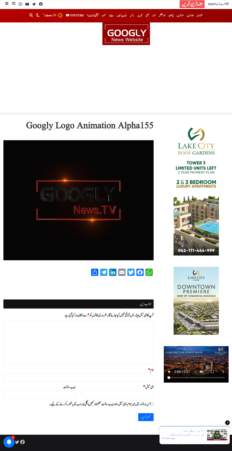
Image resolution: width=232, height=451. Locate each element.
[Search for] (31, 15)
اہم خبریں (180, 15)
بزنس (132, 15)
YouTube (76, 15)
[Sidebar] (6, 4)
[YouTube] (27, 4)
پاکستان (171, 15)
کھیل (147, 15)
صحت (104, 15)
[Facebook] (40, 4)
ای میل (148, 387)
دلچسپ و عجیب (122, 15)
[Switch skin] (37, 15)
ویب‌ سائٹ (69, 387)
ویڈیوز (111, 15)
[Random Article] (13, 4)
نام (151, 370)
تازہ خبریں (190, 15)
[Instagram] (20, 4)
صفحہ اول (200, 15)
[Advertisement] (116, 79)
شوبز (154, 15)
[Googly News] (116, 33)
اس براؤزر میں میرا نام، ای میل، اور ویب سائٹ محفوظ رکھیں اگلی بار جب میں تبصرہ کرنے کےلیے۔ (100, 404)
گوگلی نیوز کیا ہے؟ (93, 15)
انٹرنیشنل (162, 15)
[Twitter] (34, 4)
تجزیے (140, 15)
